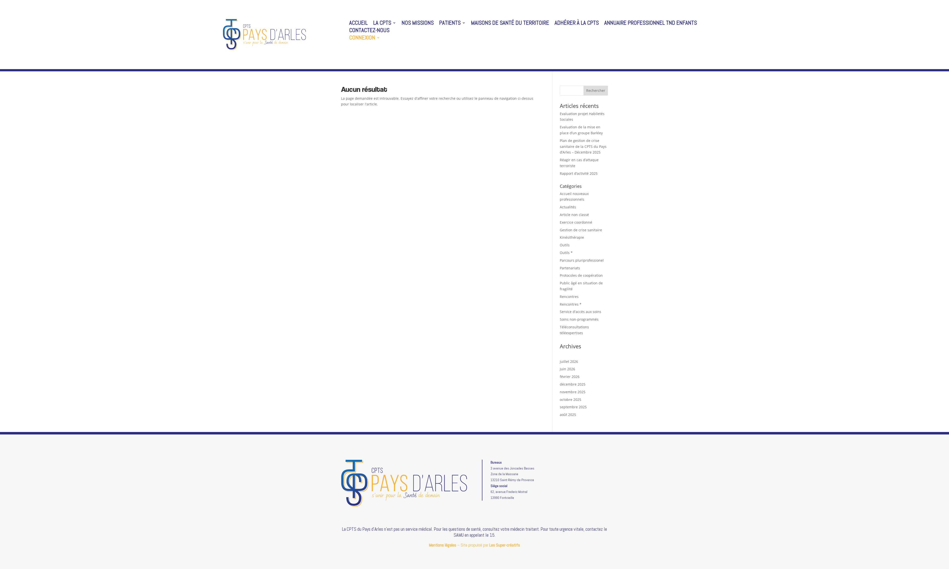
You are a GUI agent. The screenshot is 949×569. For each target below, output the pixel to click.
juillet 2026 (569, 361)
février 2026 (570, 376)
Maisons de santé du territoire (510, 23)
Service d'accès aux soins (580, 311)
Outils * (566, 252)
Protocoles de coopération (581, 275)
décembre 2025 (572, 384)
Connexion (362, 38)
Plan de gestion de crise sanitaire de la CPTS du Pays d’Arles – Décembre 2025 (583, 146)
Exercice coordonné (576, 222)
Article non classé (574, 214)
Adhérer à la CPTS (577, 23)
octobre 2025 (570, 399)
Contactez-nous (369, 31)
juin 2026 (567, 369)
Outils (565, 245)
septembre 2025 (573, 407)
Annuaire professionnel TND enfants (650, 23)
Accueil (358, 23)
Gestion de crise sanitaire (581, 230)
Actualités (568, 207)
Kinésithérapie (572, 237)
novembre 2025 (572, 392)
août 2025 (568, 414)
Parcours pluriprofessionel (582, 260)
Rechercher (595, 90)
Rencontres (569, 296)
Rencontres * (571, 304)
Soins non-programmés (579, 319)
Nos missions (418, 23)
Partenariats (570, 268)
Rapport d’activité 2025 (579, 173)
